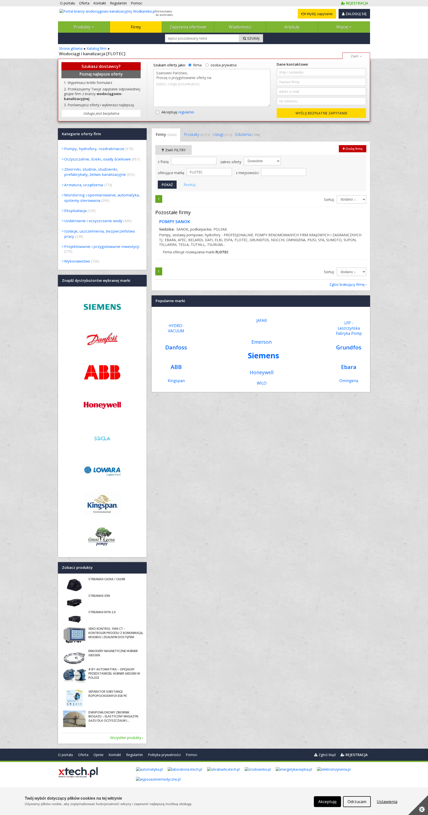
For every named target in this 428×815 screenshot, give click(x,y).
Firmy (136, 27)
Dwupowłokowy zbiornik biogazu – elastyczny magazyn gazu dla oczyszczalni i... (113, 716)
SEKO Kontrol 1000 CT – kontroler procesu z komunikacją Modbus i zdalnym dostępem (115, 633)
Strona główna (70, 48)
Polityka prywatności (164, 754)
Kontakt (114, 754)
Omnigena (348, 380)
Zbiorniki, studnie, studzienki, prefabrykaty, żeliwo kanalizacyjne (95, 172)
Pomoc (191, 754)
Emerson (261, 342)
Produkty (83, 27)
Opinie (98, 754)
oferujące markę (171, 172)
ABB (176, 367)
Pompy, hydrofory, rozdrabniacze (94, 148)
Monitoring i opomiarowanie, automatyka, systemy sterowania (102, 197)
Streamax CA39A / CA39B (106, 579)
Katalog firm (97, 48)
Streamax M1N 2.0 (102, 612)
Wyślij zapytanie (319, 13)
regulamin (186, 112)
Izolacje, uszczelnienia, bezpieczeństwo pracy (99, 234)
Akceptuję (177, 112)
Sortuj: (329, 199)
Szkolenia (247, 134)
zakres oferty (231, 161)
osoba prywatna (224, 65)
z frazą (164, 161)
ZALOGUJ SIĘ (356, 13)
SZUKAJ (252, 38)
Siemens (263, 355)
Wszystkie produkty (125, 737)
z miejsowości (248, 172)
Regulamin (134, 754)
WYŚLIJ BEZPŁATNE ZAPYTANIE (321, 113)
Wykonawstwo (77, 261)
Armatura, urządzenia (83, 184)
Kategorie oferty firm (81, 133)
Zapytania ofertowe (188, 27)
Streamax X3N (99, 596)
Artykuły (292, 27)
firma (197, 65)
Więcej (342, 27)
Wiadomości (240, 27)
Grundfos (348, 347)
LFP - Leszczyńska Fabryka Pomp (349, 328)
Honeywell (261, 372)
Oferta (83, 754)
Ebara (348, 367)
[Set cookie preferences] (418, 805)
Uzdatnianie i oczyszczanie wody (93, 220)
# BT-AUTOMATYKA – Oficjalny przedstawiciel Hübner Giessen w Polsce (114, 673)
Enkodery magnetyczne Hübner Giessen (113, 653)
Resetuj (189, 184)
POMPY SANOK (174, 221)
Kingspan (176, 380)
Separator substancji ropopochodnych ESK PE (107, 693)
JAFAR (261, 320)
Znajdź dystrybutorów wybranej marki (96, 280)
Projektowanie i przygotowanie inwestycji (101, 246)
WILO (262, 383)
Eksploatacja (75, 210)
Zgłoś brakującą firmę (347, 284)
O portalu (65, 754)
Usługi (222, 134)
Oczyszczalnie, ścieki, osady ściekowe (97, 159)
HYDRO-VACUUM (176, 328)
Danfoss (176, 347)
